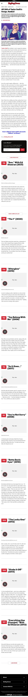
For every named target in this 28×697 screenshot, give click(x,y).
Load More (14, 663)
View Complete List (14, 213)
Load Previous (14, 157)
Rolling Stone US (8, 136)
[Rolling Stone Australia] (14, 4)
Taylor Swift (4, 48)
